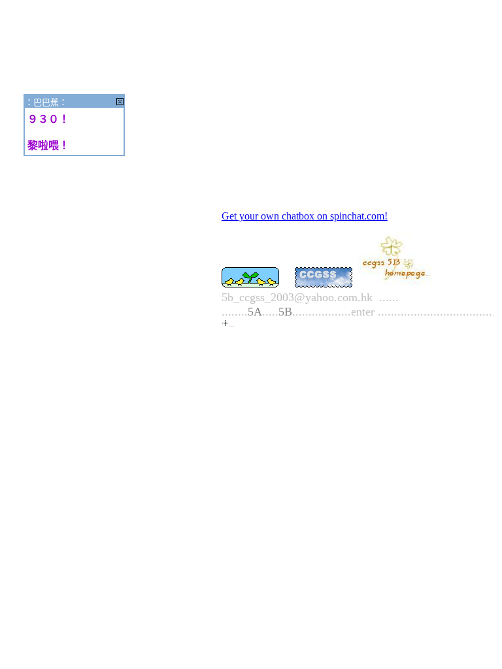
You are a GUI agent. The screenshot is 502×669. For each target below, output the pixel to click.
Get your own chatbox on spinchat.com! (305, 215)
